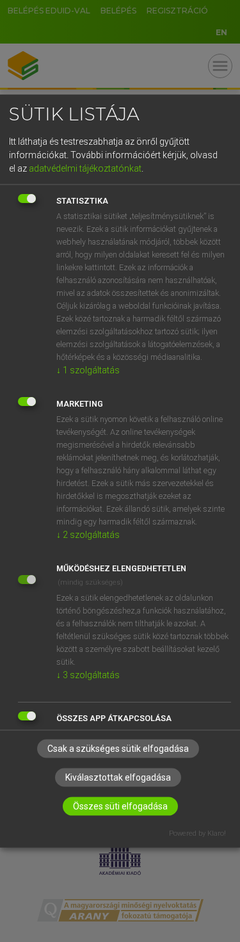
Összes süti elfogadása (120, 805)
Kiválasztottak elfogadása (118, 777)
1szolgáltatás (88, 370)
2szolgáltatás (88, 535)
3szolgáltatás (88, 675)
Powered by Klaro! (197, 833)
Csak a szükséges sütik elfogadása (118, 748)
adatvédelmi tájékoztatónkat (85, 168)
